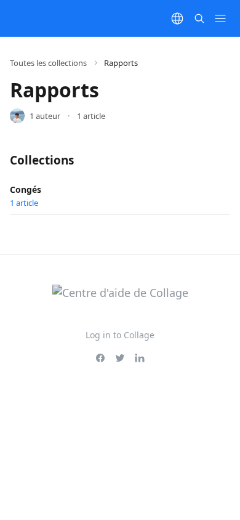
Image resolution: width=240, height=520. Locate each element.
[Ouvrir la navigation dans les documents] (220, 18)
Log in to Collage (120, 335)
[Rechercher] (199, 18)
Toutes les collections (48, 62)
